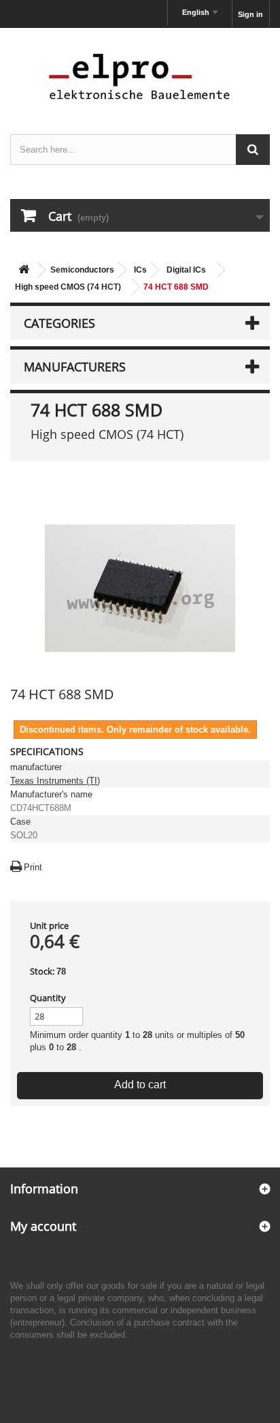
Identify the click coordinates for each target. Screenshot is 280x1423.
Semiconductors (82, 270)
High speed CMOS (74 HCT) (68, 287)
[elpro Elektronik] (140, 76)
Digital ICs (186, 270)
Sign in (250, 14)
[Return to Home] (24, 270)
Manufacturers (75, 366)
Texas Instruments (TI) (55, 781)
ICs (140, 270)
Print (33, 867)
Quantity (48, 998)
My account (43, 1226)
